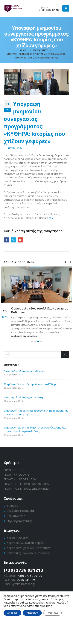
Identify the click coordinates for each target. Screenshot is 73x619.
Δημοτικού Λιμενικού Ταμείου (26, 543)
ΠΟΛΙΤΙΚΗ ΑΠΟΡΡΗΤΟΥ (20, 479)
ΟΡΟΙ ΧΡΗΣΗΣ (14, 470)
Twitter (13, 239)
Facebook (6, 239)
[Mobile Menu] (65, 8)
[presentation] (65, 261)
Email (20, 239)
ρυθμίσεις (46, 606)
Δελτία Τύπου (15, 147)
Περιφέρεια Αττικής (20, 521)
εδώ (51, 218)
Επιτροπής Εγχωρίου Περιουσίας (29, 553)
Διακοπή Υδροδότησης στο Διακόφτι (24, 397)
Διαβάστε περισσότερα (24, 335)
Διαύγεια (12, 505)
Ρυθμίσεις (52, 612)
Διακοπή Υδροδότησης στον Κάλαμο (24, 371)
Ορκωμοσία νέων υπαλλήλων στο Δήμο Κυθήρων (39, 310)
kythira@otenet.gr (23, 584)
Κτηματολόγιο (16, 516)
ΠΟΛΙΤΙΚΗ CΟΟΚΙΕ (16, 474)
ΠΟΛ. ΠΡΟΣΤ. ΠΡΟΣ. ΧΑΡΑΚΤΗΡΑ (26, 484)
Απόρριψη (32, 612)
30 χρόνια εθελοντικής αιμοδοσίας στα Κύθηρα (30, 384)
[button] (32, 341)
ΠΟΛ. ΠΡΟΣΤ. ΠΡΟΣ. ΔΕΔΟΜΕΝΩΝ (27, 488)
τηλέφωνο (44, 7)
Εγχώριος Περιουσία (20, 510)
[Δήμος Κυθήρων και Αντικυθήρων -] (13, 8)
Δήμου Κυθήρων (17, 537)
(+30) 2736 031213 (49, 10)
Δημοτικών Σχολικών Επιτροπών (28, 548)
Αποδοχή (12, 612)
